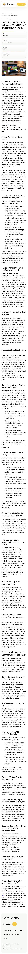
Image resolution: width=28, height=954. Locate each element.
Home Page (7, 930)
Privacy (11, 948)
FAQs (22, 930)
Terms (16, 948)
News (7, 13)
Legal (21, 948)
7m (8, 125)
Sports (11, 13)
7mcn (3, 895)
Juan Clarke (6, 35)
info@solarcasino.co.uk (11, 934)
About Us (5, 948)
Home (3, 13)
